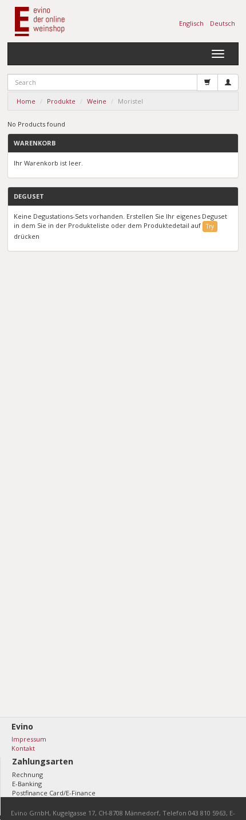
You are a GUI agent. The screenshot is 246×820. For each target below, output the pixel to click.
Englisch (191, 23)
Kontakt (23, 748)
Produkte (61, 101)
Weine (96, 101)
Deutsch (222, 23)
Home (26, 101)
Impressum (28, 739)
